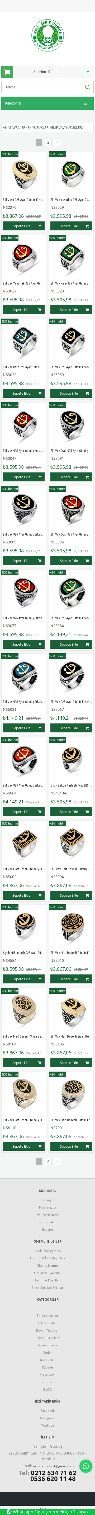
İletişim (47, 1229)
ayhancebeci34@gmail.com (53, 1466)
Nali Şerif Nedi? (47, 1215)
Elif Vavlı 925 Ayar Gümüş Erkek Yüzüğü (28, 200)
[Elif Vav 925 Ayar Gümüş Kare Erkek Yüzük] (24, 425)
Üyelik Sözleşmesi (47, 1250)
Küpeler (47, 1367)
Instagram (47, 1418)
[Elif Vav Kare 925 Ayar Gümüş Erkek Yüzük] (71, 257)
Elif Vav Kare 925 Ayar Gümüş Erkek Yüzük (30, 367)
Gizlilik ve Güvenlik (47, 1273)
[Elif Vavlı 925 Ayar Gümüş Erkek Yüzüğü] (24, 174)
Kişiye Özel (47, 1374)
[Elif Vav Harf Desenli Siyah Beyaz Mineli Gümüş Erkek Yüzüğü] (24, 1010)
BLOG (47, 1389)
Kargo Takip (47, 1222)
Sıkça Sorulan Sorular (47, 1287)
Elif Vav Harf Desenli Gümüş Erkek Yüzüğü (30, 869)
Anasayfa (47, 1200)
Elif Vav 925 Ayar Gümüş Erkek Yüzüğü (28, 702)
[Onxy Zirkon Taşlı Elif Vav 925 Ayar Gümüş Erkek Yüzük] (71, 759)
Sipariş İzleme (47, 1265)
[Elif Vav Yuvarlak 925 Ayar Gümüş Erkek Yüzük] (71, 174)
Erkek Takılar (47, 1323)
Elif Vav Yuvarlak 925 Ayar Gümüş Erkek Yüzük (33, 283)
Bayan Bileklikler (47, 1338)
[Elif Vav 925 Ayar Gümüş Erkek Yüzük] (71, 341)
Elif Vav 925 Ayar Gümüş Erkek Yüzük (27, 534)
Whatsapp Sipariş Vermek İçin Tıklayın (50, 1512)
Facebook (48, 1410)
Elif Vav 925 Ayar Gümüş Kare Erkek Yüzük (30, 451)
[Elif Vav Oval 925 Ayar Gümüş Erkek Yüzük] (71, 425)
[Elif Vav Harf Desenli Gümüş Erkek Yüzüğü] (24, 843)
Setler (47, 1352)
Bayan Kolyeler (48, 1345)
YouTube (47, 1425)
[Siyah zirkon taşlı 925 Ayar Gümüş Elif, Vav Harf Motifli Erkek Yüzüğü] (24, 927)
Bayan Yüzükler (47, 1330)
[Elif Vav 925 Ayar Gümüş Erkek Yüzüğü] (71, 592)
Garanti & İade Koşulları (47, 1258)
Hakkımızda (47, 1207)
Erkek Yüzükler (47, 1315)
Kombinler (47, 1360)
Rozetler (47, 1382)
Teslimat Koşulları (48, 1280)
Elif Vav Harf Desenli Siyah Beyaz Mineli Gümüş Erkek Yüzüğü (43, 1036)
